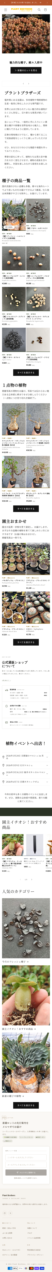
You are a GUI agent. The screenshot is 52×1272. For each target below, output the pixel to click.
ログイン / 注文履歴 (9, 1255)
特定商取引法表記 (34, 1250)
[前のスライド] (23, 83)
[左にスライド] (20, 879)
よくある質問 (7, 1233)
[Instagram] (4, 1213)
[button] (6, 10)
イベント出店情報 (34, 1238)
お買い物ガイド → (6, 680)
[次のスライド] (28, 83)
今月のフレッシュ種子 (14, 961)
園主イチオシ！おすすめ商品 (17, 1028)
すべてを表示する (26, 372)
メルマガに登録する (27, 1172)
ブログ (29, 1233)
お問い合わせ (7, 1238)
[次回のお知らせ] (47, 2)
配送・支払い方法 (9, 1228)
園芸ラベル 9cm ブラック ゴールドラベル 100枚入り (34, 862)
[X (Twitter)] (10, 1213)
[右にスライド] (31, 879)
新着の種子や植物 (11, 1096)
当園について (32, 1228)
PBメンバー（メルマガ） (11, 1250)
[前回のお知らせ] (4, 2)
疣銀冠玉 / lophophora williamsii (34, 630)
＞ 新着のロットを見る (26, 70)
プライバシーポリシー (35, 1255)
